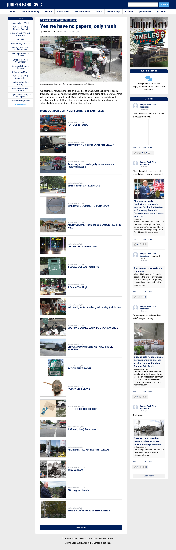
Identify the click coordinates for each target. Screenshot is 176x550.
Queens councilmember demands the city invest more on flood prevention (147, 441)
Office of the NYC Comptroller (20, 77)
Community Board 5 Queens (20, 67)
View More (81, 528)
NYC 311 (20, 39)
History (48, 11)
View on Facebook (139, 147)
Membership (113, 11)
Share (150, 147)
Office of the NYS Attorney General (20, 28)
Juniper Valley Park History (20, 83)
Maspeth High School (20, 43)
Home (13, 11)
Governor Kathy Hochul (20, 101)
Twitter (162, 11)
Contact (129, 11)
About (99, 11)
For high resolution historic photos (20, 48)
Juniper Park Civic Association (148, 105)
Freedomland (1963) (20, 23)
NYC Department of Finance (20, 55)
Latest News (63, 11)
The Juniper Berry (30, 11)
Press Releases (82, 11)
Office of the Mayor (20, 72)
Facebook (146, 11)
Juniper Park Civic (24, 4)
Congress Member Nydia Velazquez (20, 95)
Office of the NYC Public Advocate (20, 34)
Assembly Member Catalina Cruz (20, 89)
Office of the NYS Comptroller (20, 61)
